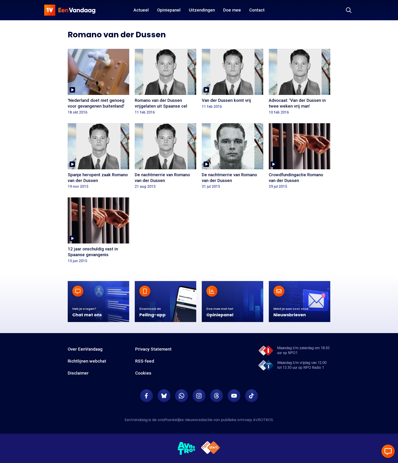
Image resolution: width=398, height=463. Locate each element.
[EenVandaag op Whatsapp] (181, 395)
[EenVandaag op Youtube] (234, 395)
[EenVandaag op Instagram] (199, 395)
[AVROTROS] (186, 448)
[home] (69, 10)
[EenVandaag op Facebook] (146, 395)
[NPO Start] (210, 448)
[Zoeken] (349, 10)
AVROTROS (263, 419)
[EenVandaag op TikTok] (251, 395)
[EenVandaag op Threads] (216, 395)
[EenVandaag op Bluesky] (164, 395)
